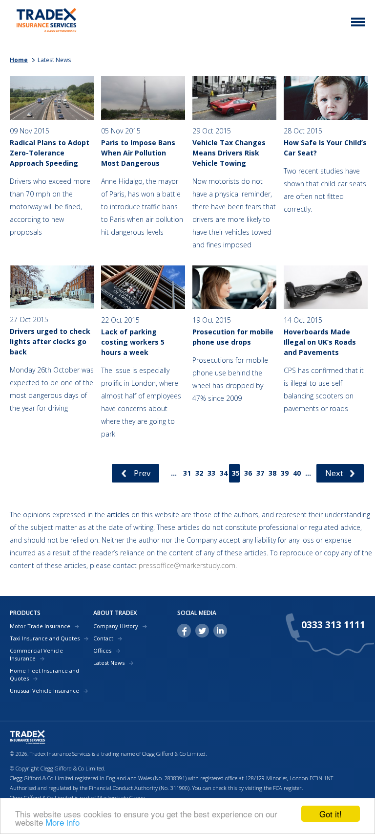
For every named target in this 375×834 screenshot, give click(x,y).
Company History (115, 626)
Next (334, 473)
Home (19, 60)
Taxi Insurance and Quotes (45, 638)
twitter (202, 630)
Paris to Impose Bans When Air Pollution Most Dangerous (138, 153)
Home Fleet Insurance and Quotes (44, 674)
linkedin (220, 630)
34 (224, 473)
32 (199, 473)
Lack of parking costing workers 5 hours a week (133, 342)
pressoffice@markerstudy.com (187, 565)
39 (285, 473)
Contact (103, 638)
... (174, 473)
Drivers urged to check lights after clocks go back (50, 341)
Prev (142, 473)
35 (236, 473)
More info (62, 822)
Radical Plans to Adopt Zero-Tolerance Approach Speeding (49, 153)
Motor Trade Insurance (40, 626)
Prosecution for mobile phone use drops (232, 337)
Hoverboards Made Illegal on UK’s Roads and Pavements (320, 342)
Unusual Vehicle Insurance (44, 690)
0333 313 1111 (333, 624)
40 (297, 473)
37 (260, 473)
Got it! (330, 814)
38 (272, 473)
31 (187, 473)
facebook (184, 630)
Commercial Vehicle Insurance (36, 654)
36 (248, 473)
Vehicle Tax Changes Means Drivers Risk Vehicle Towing (229, 153)
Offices (102, 650)
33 (211, 473)
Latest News (109, 662)
